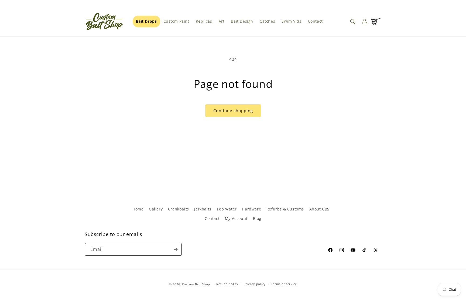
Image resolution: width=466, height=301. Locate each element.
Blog (257, 218)
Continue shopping (233, 110)
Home (137, 209)
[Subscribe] (175, 249)
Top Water (227, 209)
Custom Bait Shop (196, 284)
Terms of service (284, 284)
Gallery (156, 209)
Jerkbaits (202, 209)
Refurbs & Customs (285, 209)
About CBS (319, 209)
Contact (212, 218)
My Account (236, 218)
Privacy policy (255, 284)
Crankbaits (178, 209)
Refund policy (227, 284)
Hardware (251, 209)
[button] (353, 21)
